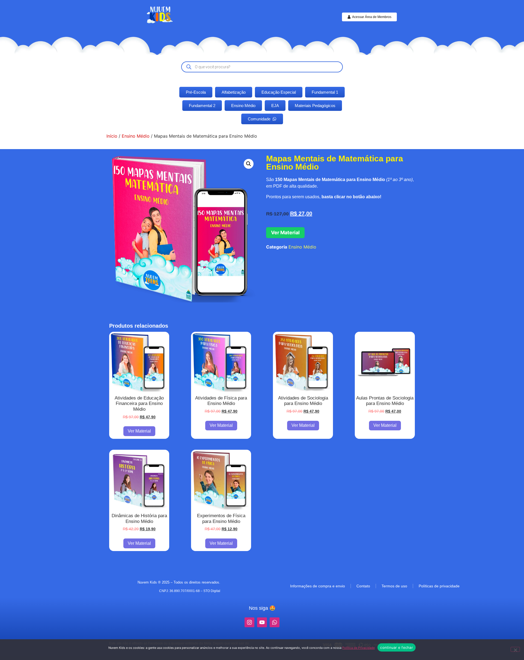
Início (111, 136)
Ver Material (285, 232)
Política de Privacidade (358, 648)
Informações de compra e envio (317, 586)
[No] (515, 649)
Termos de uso (394, 586)
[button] (249, 164)
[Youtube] (262, 622)
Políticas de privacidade (439, 586)
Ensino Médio (136, 136)
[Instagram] (249, 622)
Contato (363, 586)
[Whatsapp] (274, 622)
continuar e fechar (396, 647)
